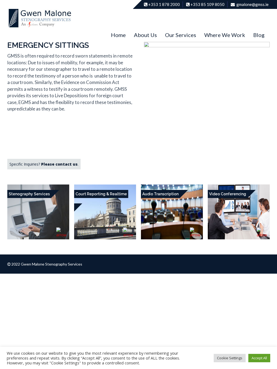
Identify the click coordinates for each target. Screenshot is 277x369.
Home (118, 35)
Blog (259, 35)
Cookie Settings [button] (229, 357)
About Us (145, 35)
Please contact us (59, 164)
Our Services (180, 35)
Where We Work (224, 35)
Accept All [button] (259, 357)
